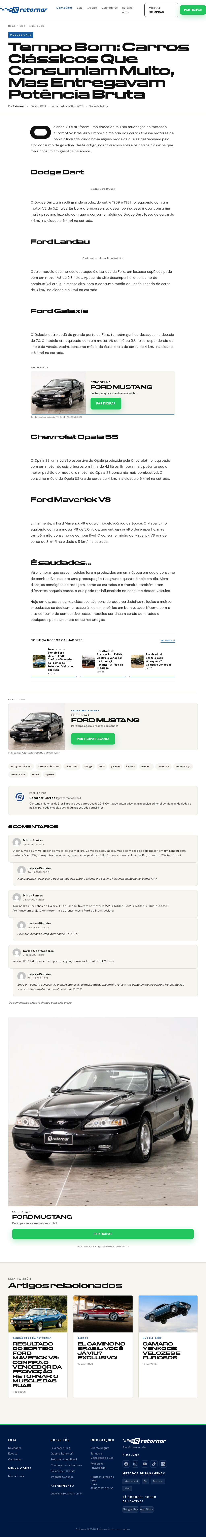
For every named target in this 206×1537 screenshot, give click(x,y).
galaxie (115, 766)
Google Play (130, 1509)
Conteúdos (64, 7)
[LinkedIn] (163, 1464)
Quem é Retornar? (62, 1453)
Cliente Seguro (100, 1448)
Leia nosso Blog (60, 1448)
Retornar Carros (55, 798)
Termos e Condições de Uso (102, 1456)
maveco (146, 766)
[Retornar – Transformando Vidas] (23, 10)
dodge (88, 766)
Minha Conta (16, 1476)
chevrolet (72, 766)
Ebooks (12, 1453)
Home (11, 26)
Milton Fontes (33, 840)
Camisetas (15, 1459)
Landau (130, 766)
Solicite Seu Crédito (63, 1471)
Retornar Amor (128, 10)
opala (35, 774)
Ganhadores (109, 7)
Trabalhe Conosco (62, 1477)
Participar (193, 10)
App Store (146, 1509)
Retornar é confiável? (64, 1459)
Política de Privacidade (98, 1466)
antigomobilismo (21, 766)
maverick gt (183, 766)
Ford (102, 766)
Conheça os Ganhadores (66, 1465)
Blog (22, 26)
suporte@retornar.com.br (83, 984)
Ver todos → (168, 640)
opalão (49, 774)
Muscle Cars (36, 26)
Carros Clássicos (48, 766)
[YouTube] (144, 1464)
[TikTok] (154, 1464)
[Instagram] (135, 1464)
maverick (163, 766)
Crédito (92, 7)
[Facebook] (126, 1464)
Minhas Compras (156, 10)
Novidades (15, 1448)
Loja (79, 7)
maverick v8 (18, 774)
